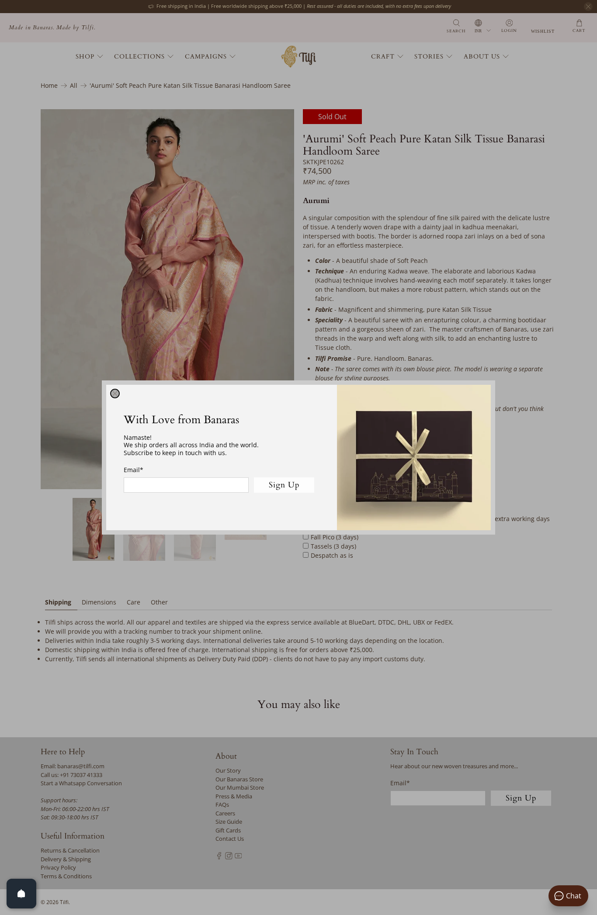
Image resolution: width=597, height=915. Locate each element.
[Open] (21, 893)
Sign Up (284, 485)
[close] (115, 393)
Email (133, 470)
